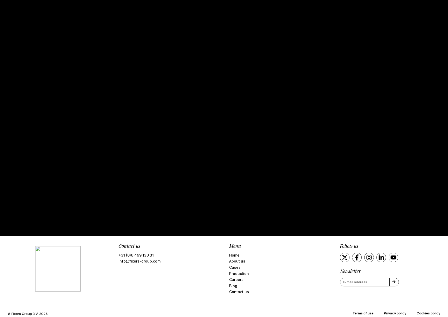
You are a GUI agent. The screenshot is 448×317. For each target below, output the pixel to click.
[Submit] (394, 282)
